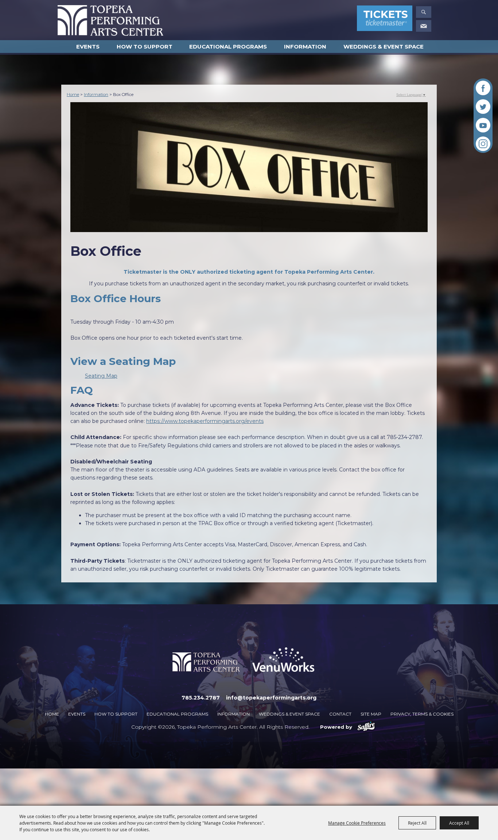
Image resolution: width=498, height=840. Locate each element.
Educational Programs (228, 46)
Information (305, 46)
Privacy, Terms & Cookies (422, 714)
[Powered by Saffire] (366, 727)
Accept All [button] (459, 823)
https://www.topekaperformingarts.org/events (205, 421)
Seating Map (101, 376)
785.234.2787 (201, 697)
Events (88, 46)
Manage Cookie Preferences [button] (357, 823)
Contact (340, 714)
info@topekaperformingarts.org (271, 697)
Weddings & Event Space (383, 46)
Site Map (371, 714)
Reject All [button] (417, 823)
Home (73, 94)
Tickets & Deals (384, 19)
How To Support (144, 46)
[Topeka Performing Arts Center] (110, 20)
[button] (423, 12)
